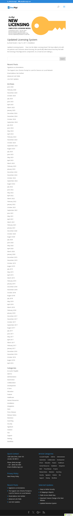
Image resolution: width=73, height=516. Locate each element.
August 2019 (11, 266)
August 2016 (11, 360)
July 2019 (10, 269)
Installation (31, 43)
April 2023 (10, 160)
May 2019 (10, 272)
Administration (11, 377)
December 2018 (12, 287)
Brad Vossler (13, 43)
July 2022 (10, 187)
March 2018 (11, 307)
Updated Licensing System (22, 39)
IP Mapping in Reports (47, 492)
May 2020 (10, 245)
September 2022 (12, 181)
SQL (8, 432)
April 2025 (10, 104)
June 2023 (10, 154)
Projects (55, 469)
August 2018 (11, 295)
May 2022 (10, 193)
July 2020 (10, 240)
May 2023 (10, 157)
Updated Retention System (48, 503)
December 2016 (12, 351)
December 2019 (12, 257)
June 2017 (10, 334)
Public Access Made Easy (47, 495)
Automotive (11, 380)
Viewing (9, 438)
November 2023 (12, 140)
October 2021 (11, 207)
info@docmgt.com (17, 467)
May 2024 (10, 131)
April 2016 (10, 363)
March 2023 (11, 163)
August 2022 (11, 184)
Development (11, 386)
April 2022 (10, 195)
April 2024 (10, 134)
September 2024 (12, 122)
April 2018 (10, 304)
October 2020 (11, 234)
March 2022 (11, 198)
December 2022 (12, 172)
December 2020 (12, 231)
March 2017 (11, 342)
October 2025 (11, 96)
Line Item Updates (13, 79)
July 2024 (10, 125)
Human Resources (13, 400)
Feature (9, 394)
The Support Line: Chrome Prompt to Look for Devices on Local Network (30, 70)
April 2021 (10, 219)
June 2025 (10, 101)
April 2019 (10, 275)
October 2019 (11, 263)
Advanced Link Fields (13, 76)
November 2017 (12, 319)
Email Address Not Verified (15, 73)
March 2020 (11, 251)
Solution (9, 430)
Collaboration (11, 383)
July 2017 (10, 331)
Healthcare (10, 397)
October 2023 (11, 143)
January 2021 (11, 228)
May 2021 (10, 216)
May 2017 (10, 337)
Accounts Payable (12, 371)
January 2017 (11, 348)
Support (9, 435)
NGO (8, 409)
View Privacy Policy (13, 476)
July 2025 (10, 99)
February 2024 (11, 137)
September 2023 (12, 146)
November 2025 (12, 93)
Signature (10, 427)
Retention (10, 418)
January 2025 (11, 110)
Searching (10, 421)
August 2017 (11, 328)
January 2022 (11, 204)
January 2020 (11, 254)
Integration (10, 406)
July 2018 (10, 298)
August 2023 (11, 149)
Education (10, 391)
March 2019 (11, 278)
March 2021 (11, 222)
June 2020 (10, 242)
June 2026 (10, 87)
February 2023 (11, 166)
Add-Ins (9, 374)
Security (9, 424)
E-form (9, 388)
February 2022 (11, 201)
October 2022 (11, 178)
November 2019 (12, 260)
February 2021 (11, 225)
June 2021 (10, 213)
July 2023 (10, 151)
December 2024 (12, 113)
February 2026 (11, 90)
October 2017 (11, 322)
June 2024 (10, 128)
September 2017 (12, 325)
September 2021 (12, 210)
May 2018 (10, 301)
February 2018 (11, 310)
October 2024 (11, 119)
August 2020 (11, 237)
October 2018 (11, 292)
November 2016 (12, 354)
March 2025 (11, 107)
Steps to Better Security (47, 489)
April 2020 (10, 248)
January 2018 (11, 313)
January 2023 (11, 169)
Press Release (11, 412)
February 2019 (11, 281)
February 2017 (11, 345)
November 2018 (12, 290)
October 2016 (11, 357)
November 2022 (12, 175)
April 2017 (10, 340)
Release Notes (11, 415)
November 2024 (12, 116)
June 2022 (10, 190)
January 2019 (11, 284)
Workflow (10, 441)
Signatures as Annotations (15, 67)
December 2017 (12, 316)
